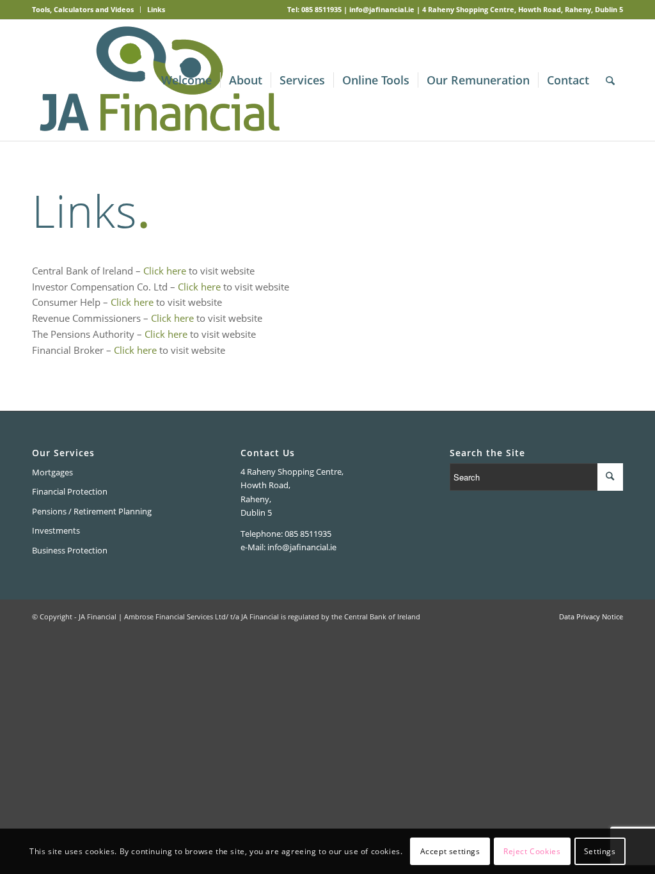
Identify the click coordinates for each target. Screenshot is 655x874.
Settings (600, 851)
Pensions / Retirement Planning (92, 511)
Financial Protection (69, 491)
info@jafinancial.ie (381, 9)
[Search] (610, 80)
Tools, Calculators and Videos (83, 9)
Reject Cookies (531, 851)
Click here (164, 270)
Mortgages (52, 472)
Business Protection (69, 550)
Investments (56, 530)
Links (156, 9)
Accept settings (450, 851)
